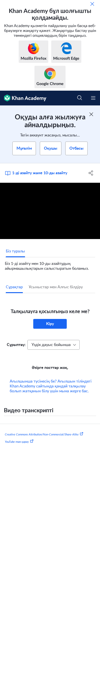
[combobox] (53, 345)
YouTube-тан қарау (17, 448)
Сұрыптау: (16, 345)
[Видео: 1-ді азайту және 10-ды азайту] (50, 211)
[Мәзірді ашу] (93, 98)
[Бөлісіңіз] (91, 173)
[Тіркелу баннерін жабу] (91, 114)
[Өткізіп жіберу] (92, 4)
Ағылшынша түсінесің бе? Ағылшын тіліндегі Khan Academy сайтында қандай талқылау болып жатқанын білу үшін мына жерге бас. (51, 393)
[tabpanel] (50, 264)
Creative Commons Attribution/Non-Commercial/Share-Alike (42, 441)
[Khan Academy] (23, 98)
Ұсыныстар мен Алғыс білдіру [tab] (56, 287)
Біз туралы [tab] (15, 251)
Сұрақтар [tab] (14, 287)
